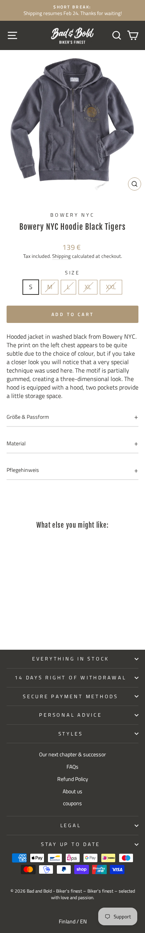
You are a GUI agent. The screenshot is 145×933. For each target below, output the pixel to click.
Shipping (61, 256)
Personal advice (70, 715)
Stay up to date (70, 844)
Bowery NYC (72, 215)
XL (88, 286)
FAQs (72, 766)
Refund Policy (72, 779)
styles (70, 733)
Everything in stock (70, 658)
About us (72, 791)
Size (72, 272)
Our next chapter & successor (72, 754)
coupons (72, 803)
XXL (111, 286)
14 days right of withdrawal (70, 677)
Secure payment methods (70, 696)
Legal (70, 825)
